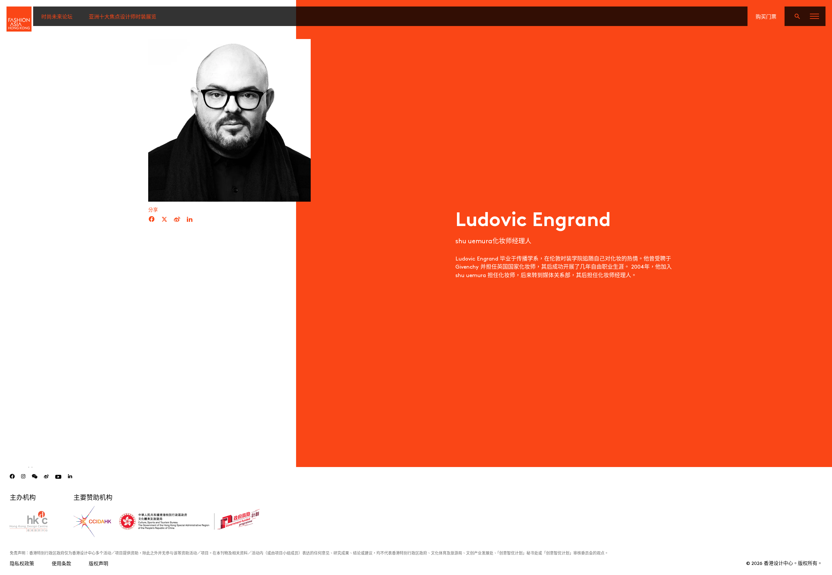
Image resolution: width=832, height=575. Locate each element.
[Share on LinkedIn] (190, 219)
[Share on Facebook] (151, 219)
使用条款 (61, 563)
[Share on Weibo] (177, 219)
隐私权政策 (22, 563)
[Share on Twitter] (164, 219)
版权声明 (98, 563)
